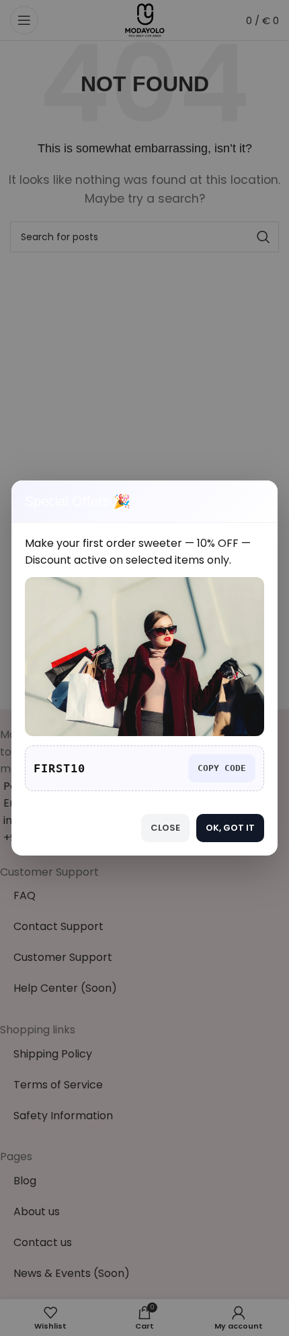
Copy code (222, 768)
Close (165, 827)
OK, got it (230, 827)
